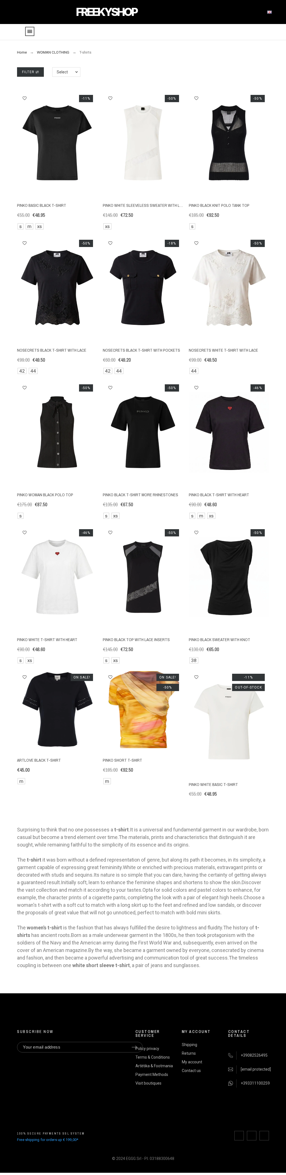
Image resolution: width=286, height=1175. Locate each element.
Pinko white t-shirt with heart (47, 639)
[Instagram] (251, 1135)
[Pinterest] (264, 1135)
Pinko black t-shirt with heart (219, 495)
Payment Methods (151, 1074)
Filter (28, 72)
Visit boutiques (148, 1083)
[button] (25, 98)
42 (22, 371)
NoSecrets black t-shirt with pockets (141, 350)
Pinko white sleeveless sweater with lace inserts (153, 205)
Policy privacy (147, 1048)
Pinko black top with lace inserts (136, 639)
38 (194, 660)
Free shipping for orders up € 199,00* (47, 1140)
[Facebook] (239, 1135)
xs (39, 226)
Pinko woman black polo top (45, 495)
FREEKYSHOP (106, 12)
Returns (189, 1053)
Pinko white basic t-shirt (213, 784)
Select (62, 72)
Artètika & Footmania (154, 1066)
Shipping (189, 1044)
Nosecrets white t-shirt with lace (223, 350)
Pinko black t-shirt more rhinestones (140, 495)
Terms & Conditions (152, 1057)
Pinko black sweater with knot (219, 639)
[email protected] (256, 1069)
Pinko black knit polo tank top (219, 205)
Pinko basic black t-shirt (41, 205)
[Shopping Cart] (278, 32)
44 (33, 371)
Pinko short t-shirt (122, 760)
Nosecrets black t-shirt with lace (51, 350)
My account (192, 1062)
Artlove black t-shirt (39, 760)
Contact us (191, 1070)
